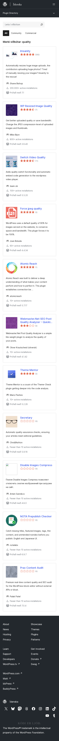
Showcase (36, 624)
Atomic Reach (28, 263)
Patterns (35, 639)
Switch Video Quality (32, 157)
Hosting (7, 634)
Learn (6, 648)
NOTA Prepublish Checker (36, 516)
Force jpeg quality (31, 208)
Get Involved (38, 648)
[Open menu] (54, 4)
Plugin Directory (10, 13)
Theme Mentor (29, 370)
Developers (9, 659)
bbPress (8, 683)
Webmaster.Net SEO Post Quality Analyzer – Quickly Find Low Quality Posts (36, 320)
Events (34, 653)
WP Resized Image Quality (36, 105)
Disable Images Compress (36, 465)
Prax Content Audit (31, 567)
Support (7, 653)
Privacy (7, 639)
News (6, 629)
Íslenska (14, 701)
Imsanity (25, 51)
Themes (35, 629)
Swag (35, 664)
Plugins (34, 634)
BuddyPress (10, 688)
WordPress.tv (11, 664)
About (6, 624)
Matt (7, 678)
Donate (36, 659)
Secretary (26, 417)
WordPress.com (12, 673)
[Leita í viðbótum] (42, 24)
